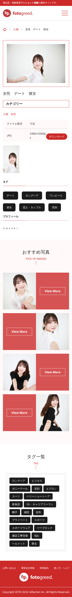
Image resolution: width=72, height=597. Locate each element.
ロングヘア (31, 195)
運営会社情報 (28, 568)
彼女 (9, 207)
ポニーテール (20, 488)
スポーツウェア (21, 527)
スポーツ (39, 519)
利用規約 (44, 568)
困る (34, 543)
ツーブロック (44, 527)
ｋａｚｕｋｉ (10, 228)
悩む (37, 535)
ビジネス (37, 480)
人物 (15, 29)
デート (10, 195)
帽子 (14, 512)
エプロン (51, 488)
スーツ (16, 496)
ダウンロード (56, 136)
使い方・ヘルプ (61, 568)
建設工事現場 (20, 535)
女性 (13, 114)
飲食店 (16, 504)
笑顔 (54, 207)
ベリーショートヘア (38, 496)
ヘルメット (18, 543)
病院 (26, 512)
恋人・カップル (32, 207)
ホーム (6, 26)
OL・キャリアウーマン (40, 504)
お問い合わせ (9, 568)
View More (53, 291)
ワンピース (55, 195)
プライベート (20, 519)
